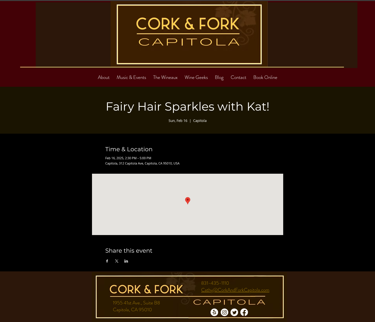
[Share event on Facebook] (107, 261)
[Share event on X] (117, 261)
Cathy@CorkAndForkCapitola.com (235, 289)
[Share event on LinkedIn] (126, 261)
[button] (238, 75)
